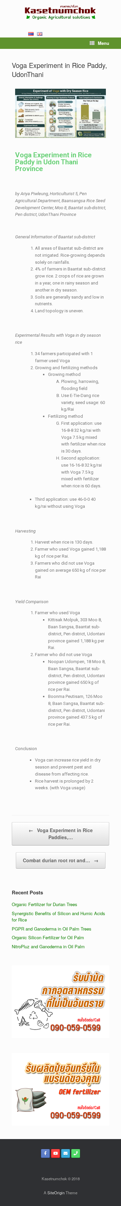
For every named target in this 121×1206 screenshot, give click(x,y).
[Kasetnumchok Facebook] (45, 1153)
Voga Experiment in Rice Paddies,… (61, 833)
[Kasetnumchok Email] (65, 1153)
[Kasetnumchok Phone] (75, 1153)
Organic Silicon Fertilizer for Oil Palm (48, 937)
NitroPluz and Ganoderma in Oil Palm (48, 946)
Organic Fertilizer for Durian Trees (44, 904)
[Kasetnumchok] (60, 12)
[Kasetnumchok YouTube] (55, 1153)
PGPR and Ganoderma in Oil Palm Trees (51, 929)
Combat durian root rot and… (60, 860)
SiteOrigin (56, 1192)
